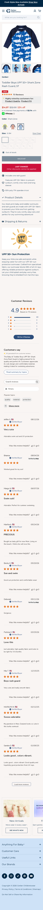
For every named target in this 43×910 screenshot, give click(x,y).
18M (33, 141)
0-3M (5, 141)
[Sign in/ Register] (34, 10)
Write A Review (23, 337)
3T (18, 147)
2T (12, 147)
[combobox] (21, 17)
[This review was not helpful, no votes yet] (36, 445)
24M (5, 147)
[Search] (38, 17)
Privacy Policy (8, 889)
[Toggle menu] (3, 10)
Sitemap (36, 889)
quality (7, 399)
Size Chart (37, 133)
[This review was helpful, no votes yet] (32, 445)
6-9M (20, 141)
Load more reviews (21, 784)
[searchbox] (19, 382)
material (16, 399)
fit (5, 406)
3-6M (13, 141)
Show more (14, 406)
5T (30, 147)
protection (27, 399)
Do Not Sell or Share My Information (17, 894)
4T (24, 147)
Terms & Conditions (23, 889)
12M (27, 141)
